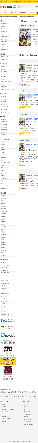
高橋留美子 (3, 242)
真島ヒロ (3, 252)
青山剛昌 (3, 195)
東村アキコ (3, 247)
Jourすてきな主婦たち (6, 293)
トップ (4, 12)
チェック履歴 (4, 71)
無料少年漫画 (4, 132)
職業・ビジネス (4, 167)
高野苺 (2, 239)
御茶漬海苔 (3, 214)
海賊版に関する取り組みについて (8, 355)
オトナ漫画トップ (5, 49)
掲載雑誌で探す (4, 104)
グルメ (2, 186)
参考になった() (26, 84)
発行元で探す (4, 109)
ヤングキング (4, 303)
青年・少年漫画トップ (6, 41)
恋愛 (2, 160)
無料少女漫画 (4, 127)
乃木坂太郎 (3, 245)
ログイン (3, 69)
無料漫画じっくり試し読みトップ (22, 396)
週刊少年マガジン (5, 280)
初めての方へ (4, 86)
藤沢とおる (3, 250)
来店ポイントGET (5, 56)
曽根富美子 (3, 237)
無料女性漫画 (4, 124)
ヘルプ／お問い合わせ (6, 81)
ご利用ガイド (4, 84)
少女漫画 (3, 144)
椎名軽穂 (3, 229)
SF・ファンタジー (5, 183)
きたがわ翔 (3, 219)
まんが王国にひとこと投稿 (7, 89)
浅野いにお (3, 198)
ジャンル (3, 34)
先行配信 (13, 12)
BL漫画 (2, 155)
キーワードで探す (5, 107)
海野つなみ (3, 206)
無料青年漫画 (4, 129)
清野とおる (3, 234)
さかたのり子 (4, 226)
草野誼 (2, 224)
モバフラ (3, 311)
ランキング (3, 26)
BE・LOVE (3, 262)
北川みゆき (3, 221)
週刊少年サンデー (5, 301)
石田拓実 (3, 203)
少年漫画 (3, 149)
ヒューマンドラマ (5, 162)
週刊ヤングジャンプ (5, 283)
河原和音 (3, 216)
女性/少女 (23, 12)
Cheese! (3, 285)
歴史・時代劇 (4, 173)
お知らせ (3, 79)
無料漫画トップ (4, 23)
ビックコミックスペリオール (8, 314)
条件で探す (3, 96)
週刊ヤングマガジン (5, 270)
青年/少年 (32, 12)
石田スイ (3, 201)
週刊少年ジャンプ (5, 272)
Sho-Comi (3, 298)
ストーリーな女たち (5, 265)
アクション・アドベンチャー (8, 178)
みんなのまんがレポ (5, 112)
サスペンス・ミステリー (7, 170)
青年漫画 (3, 147)
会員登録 (3, 66)
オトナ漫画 (3, 157)
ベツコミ (3, 291)
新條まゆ (3, 232)
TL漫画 (2, 152)
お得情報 (4, 421)
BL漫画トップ (4, 47)
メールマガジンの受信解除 (8, 409)
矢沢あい (3, 255)
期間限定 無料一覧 (5, 134)
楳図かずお (3, 208)
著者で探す (3, 101)
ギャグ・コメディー (5, 165)
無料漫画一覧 (4, 121)
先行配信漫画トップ (5, 36)
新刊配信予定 (4, 31)
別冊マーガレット (5, 288)
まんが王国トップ (6, 396)
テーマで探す (4, 99)
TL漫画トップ (4, 44)
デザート (3, 306)
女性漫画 (3, 142)
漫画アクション (4, 309)
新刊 (2, 29)
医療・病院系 (4, 188)
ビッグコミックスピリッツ (7, 275)
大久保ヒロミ (4, 211)
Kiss (2, 278)
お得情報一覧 (4, 59)
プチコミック (4, 267)
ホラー (2, 180)
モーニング (3, 296)
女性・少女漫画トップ (6, 39)
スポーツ (3, 175)
